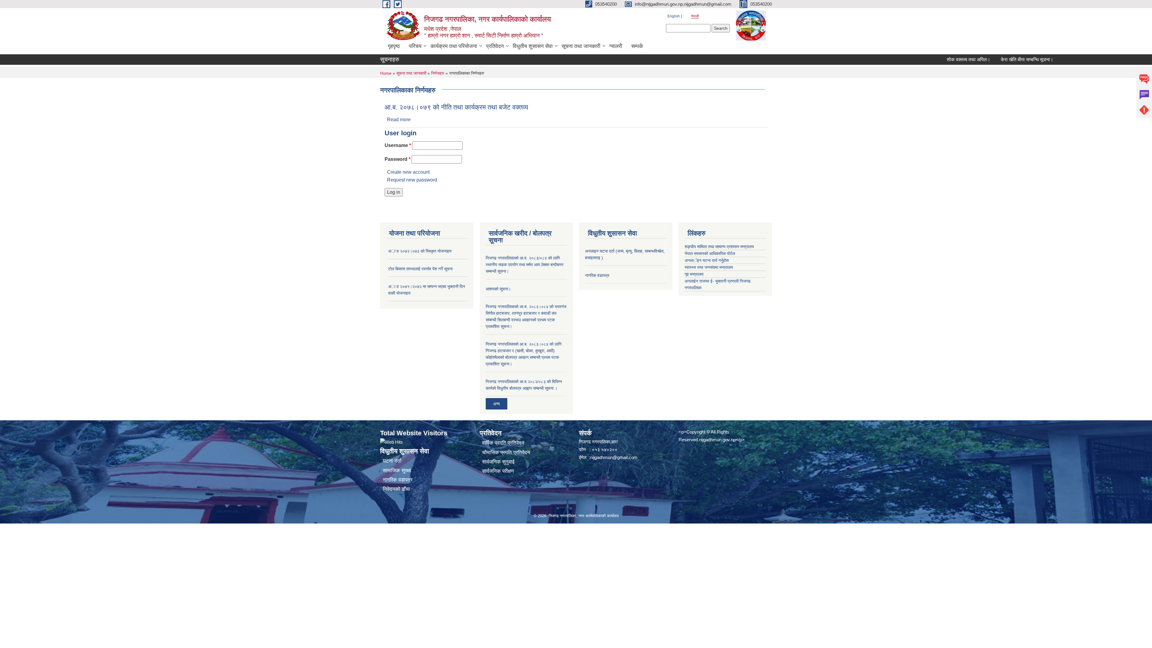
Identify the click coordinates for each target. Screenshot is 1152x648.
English (674, 16)
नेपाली (695, 16)
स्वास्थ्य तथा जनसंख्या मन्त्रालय (709, 267)
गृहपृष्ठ (394, 46)
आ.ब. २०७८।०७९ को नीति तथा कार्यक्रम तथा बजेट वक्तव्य (456, 107)
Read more (399, 119)
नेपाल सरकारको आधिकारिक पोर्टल (710, 253)
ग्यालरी (615, 46)
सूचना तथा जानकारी (581, 46)
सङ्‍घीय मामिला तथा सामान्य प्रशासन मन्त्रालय (719, 246)
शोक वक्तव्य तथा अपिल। (946, 59)
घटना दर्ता (392, 461)
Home (386, 73)
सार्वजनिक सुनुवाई (498, 462)
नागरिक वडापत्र (597, 275)
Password (397, 159)
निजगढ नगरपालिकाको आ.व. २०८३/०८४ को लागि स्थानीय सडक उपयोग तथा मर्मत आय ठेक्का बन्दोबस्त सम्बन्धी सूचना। (524, 265)
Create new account (408, 172)
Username (398, 145)
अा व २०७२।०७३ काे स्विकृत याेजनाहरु (420, 251)
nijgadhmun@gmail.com (614, 457)
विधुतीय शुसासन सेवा (533, 46)
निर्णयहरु (437, 73)
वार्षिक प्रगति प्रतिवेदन (503, 443)
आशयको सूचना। (498, 288)
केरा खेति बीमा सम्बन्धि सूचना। (1004, 59)
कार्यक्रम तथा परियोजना (453, 46)
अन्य (496, 403)
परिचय (415, 46)
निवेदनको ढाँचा (396, 489)
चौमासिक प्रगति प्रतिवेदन (506, 452)
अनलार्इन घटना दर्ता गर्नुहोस (707, 260)
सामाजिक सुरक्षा (397, 470)
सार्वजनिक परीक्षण (498, 471)
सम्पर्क (637, 46)
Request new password (412, 179)
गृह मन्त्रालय (694, 274)
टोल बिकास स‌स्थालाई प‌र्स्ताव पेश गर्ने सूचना (420, 268)
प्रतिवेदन (495, 46)
